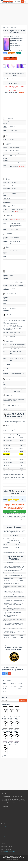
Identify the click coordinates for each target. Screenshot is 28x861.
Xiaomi (20, 683)
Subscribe (23, 700)
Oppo (4, 692)
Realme (13, 689)
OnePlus (5, 689)
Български (21, 857)
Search (4, 839)
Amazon (21, 166)
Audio (20, 89)
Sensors (24, 89)
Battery (16, 89)
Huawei (5, 686)
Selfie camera (22, 87)
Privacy (6, 819)
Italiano (10, 857)
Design (13, 86)
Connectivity (11, 89)
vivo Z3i (12, 122)
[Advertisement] (14, 14)
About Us (6, 810)
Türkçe (7, 857)
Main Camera (16, 87)
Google (21, 686)
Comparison (6, 830)
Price (10, 86)
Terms (5, 816)
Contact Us (6, 813)
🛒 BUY (7, 58)
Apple (4, 683)
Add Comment (14, 511)
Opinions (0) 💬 (11, 53)
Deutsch (18, 856)
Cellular (5, 89)
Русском (4, 857)
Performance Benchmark (14, 90)
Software (10, 87)
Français (21, 856)
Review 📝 (18, 53)
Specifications (6, 827)
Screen (17, 86)
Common (6, 86)
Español (14, 856)
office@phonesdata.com (9, 851)
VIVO (20, 689)
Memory (5, 87)
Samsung (13, 683)
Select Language (5, 856)
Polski (18, 857)
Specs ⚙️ (5, 53)
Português (14, 857)
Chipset (5, 833)
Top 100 (5, 836)
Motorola (13, 686)
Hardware (22, 86)
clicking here (21, 92)
